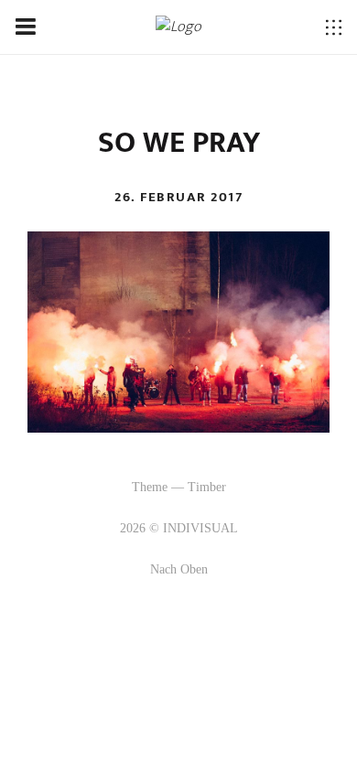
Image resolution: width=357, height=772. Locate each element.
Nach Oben (179, 569)
